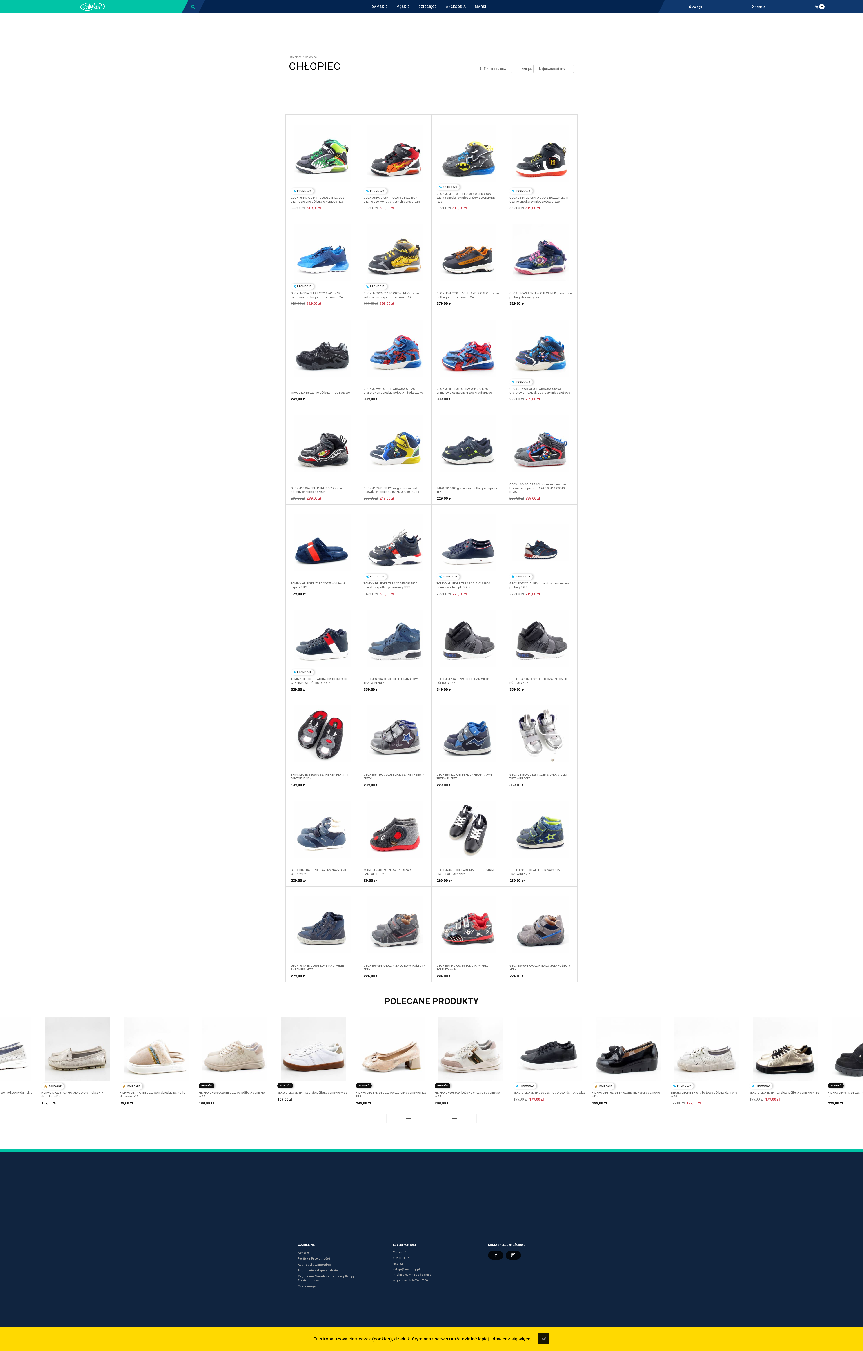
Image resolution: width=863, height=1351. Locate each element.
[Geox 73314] (468, 346)
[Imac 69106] (468, 441)
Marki (480, 7)
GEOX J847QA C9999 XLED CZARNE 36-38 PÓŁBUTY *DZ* (538, 680)
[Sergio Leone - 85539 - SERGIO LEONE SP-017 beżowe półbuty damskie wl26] (628, 1047)
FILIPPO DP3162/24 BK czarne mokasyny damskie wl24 (547, 1094)
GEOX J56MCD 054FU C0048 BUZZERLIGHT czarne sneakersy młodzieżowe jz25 (539, 199)
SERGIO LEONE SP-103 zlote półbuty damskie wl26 (705, 1092)
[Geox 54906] (540, 636)
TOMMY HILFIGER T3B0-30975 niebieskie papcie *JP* (319, 585)
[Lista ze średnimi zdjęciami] (465, 69)
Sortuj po (526, 68)
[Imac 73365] (322, 346)
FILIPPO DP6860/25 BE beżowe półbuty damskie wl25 (153, 1094)
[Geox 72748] (322, 441)
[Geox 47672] (468, 827)
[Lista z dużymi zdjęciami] (465, 61)
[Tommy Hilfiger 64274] (468, 541)
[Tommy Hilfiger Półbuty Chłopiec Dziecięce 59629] (322, 636)
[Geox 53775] (395, 732)
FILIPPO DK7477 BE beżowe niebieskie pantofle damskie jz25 (73, 1094)
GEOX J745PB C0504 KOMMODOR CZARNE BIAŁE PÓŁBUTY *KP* (466, 872)
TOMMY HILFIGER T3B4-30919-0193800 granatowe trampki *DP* (463, 585)
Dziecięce (295, 57)
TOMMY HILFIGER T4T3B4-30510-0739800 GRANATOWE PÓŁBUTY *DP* (319, 680)
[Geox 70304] (395, 441)
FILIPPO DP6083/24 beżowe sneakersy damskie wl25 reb (388, 1094)
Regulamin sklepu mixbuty (318, 1270)
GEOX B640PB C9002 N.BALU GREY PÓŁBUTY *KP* (540, 967)
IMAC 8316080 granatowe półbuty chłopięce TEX (467, 490)
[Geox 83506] (540, 151)
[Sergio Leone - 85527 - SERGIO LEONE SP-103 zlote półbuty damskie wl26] (707, 1047)
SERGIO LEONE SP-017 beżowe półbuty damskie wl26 (625, 1094)
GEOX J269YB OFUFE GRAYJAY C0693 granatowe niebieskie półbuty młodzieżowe (539, 390)
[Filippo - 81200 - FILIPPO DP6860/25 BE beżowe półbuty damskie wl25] (156, 1047)
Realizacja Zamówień (314, 1264)
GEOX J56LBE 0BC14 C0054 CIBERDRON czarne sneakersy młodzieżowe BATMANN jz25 (466, 197)
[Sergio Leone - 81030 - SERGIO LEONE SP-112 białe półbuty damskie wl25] (235, 1047)
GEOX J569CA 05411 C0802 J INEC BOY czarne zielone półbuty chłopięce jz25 (317, 199)
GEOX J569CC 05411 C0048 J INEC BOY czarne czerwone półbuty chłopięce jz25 (392, 199)
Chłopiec (311, 57)
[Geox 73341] (395, 346)
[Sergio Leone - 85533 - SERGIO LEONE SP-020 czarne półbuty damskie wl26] (471, 1047)
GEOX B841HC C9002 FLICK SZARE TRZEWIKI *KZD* (394, 776)
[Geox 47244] (540, 923)
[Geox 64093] (540, 541)
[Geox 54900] (468, 636)
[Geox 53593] (540, 732)
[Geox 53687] (468, 732)
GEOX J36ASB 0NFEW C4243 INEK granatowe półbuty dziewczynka (540, 295)
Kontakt (760, 6)
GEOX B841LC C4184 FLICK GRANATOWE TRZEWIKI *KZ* (465, 776)
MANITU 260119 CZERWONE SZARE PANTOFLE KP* (388, 872)
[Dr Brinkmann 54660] (322, 732)
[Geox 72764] (540, 346)
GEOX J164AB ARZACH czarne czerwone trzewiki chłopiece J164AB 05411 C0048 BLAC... (537, 488)
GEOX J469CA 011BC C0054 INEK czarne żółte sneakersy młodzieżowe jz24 (391, 295)
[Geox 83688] (395, 151)
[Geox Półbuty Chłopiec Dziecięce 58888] (395, 636)
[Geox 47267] (395, 923)
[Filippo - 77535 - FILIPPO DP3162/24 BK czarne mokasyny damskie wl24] (549, 1047)
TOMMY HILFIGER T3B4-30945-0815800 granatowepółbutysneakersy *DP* (390, 585)
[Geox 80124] (322, 251)
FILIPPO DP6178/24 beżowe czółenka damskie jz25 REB (312, 1094)
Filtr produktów (495, 69)
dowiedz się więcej (512, 1339)
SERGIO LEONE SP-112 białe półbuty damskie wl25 (233, 1092)
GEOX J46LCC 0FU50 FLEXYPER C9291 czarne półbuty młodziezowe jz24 (468, 295)
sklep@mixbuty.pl (406, 1269)
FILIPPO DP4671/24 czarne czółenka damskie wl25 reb (784, 1094)
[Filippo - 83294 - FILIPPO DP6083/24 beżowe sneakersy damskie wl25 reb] (392, 1047)
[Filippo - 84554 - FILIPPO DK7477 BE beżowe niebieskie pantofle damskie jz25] (77, 1047)
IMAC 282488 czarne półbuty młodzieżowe (320, 392)
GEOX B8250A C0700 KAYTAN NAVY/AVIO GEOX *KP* (319, 872)
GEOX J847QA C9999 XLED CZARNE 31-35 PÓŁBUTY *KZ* (465, 680)
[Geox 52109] (322, 827)
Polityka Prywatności (314, 1258)
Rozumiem (543, 1338)
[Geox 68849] (540, 441)
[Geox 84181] (322, 151)
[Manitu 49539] (395, 827)
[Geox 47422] (540, 827)
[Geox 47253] (468, 923)
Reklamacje (307, 1286)
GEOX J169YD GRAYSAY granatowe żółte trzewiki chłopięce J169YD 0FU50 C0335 (392, 490)
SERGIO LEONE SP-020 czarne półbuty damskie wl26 (471, 1092)
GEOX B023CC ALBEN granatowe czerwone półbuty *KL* (539, 585)
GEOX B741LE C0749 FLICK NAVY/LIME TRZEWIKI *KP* (535, 872)
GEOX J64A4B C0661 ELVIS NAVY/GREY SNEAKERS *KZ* (318, 967)
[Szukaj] (193, 6)
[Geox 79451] (468, 251)
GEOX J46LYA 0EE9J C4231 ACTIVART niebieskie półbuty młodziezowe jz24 (317, 295)
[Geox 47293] (322, 923)
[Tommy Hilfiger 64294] (395, 541)
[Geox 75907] (540, 251)
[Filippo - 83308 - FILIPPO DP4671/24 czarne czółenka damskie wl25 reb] (785, 1047)
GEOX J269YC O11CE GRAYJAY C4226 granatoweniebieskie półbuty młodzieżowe (393, 390)
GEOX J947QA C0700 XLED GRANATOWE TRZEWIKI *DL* (391, 680)
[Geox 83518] (468, 151)
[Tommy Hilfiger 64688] (322, 541)
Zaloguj (697, 6)
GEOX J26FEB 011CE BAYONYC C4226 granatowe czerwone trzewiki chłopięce (464, 390)
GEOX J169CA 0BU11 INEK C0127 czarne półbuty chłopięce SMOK (318, 490)
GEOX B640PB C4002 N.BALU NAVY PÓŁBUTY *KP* (394, 967)
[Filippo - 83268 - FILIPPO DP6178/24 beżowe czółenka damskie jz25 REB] (313, 1047)
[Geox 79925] (395, 251)
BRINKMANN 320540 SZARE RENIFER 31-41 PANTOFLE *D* (320, 776)
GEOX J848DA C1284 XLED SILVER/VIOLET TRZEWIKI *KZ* (538, 776)
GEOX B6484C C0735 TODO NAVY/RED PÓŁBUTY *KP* (463, 967)
